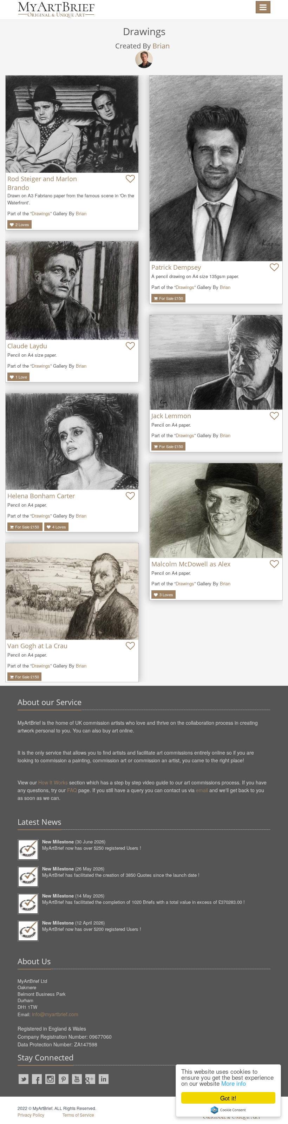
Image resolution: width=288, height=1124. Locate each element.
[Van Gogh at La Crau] (72, 591)
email (202, 790)
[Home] (56, 9)
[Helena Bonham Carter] (72, 441)
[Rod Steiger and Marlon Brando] (72, 124)
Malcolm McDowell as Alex (190, 564)
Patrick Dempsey (176, 267)
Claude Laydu (27, 346)
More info (233, 1083)
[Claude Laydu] (72, 290)
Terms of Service (78, 1115)
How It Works (53, 782)
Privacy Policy (31, 1115)
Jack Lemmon (171, 416)
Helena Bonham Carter (41, 496)
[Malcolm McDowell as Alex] (216, 510)
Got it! (228, 1097)
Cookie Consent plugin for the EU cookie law (228, 1110)
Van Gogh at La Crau (37, 646)
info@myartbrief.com (55, 1014)
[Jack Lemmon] (216, 362)
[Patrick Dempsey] (216, 168)
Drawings (41, 213)
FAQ (72, 790)
